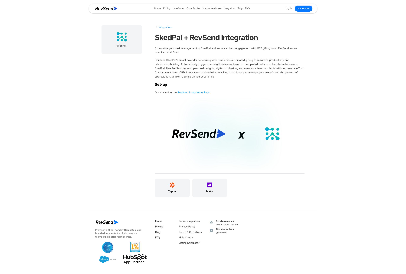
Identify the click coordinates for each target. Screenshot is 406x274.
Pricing (166, 8)
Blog (240, 8)
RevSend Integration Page (193, 92)
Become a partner (189, 221)
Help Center (186, 237)
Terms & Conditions (190, 232)
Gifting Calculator (189, 242)
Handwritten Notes (212, 8)
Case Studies (193, 8)
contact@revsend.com (227, 224)
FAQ (247, 8)
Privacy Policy (187, 226)
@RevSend (221, 232)
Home (157, 8)
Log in (288, 8)
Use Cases (178, 8)
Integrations (230, 8)
